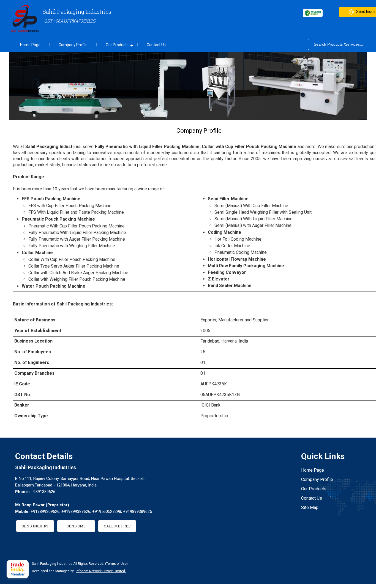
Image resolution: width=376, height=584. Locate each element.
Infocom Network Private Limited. (101, 571)
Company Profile (73, 45)
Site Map (309, 507)
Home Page (30, 45)
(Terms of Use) (116, 564)
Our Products (117, 45)
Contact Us (156, 45)
